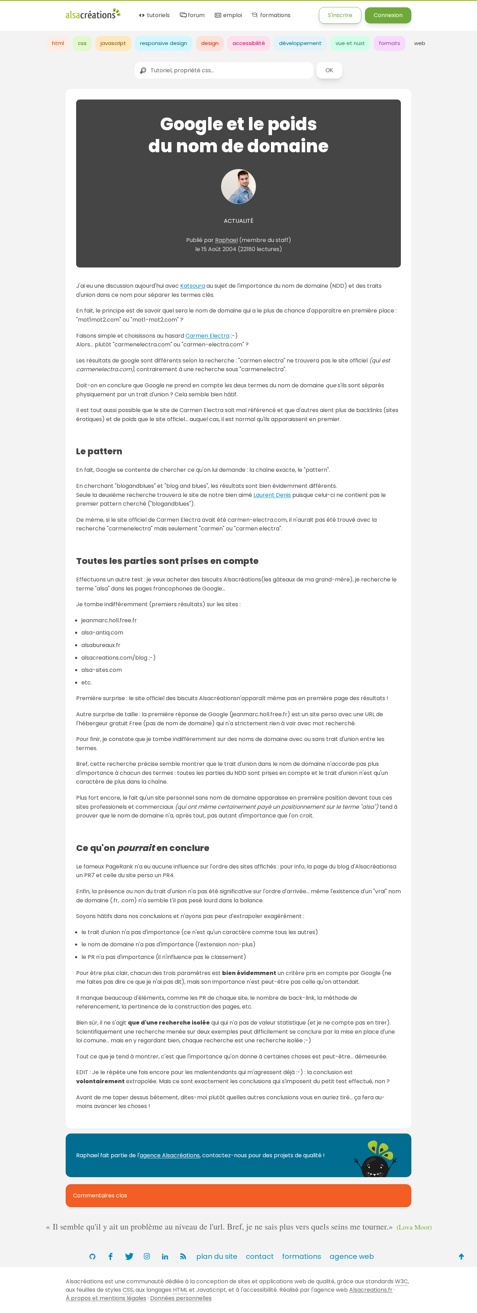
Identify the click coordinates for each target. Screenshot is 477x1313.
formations (274, 15)
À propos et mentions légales (106, 1298)
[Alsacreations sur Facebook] (110, 1256)
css (82, 43)
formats (389, 43)
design (210, 43)
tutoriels (158, 15)
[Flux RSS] (183, 1256)
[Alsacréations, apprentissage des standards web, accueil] (93, 18)
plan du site (216, 1256)
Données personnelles (181, 1298)
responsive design (163, 43)
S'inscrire (340, 15)
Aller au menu (19, 11)
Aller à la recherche (127, 11)
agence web (352, 1256)
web (419, 43)
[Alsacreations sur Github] (92, 1256)
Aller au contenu (68, 11)
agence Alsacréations (170, 1155)
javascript (113, 43)
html (58, 43)
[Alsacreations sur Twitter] (128, 1256)
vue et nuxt (350, 43)
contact (260, 1256)
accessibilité (249, 43)
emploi (232, 15)
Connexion (388, 15)
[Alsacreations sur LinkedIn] (165, 1256)
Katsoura (192, 286)
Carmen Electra (207, 336)
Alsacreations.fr (370, 1290)
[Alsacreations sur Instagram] (147, 1256)
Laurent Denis (272, 495)
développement (300, 43)
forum (195, 15)
